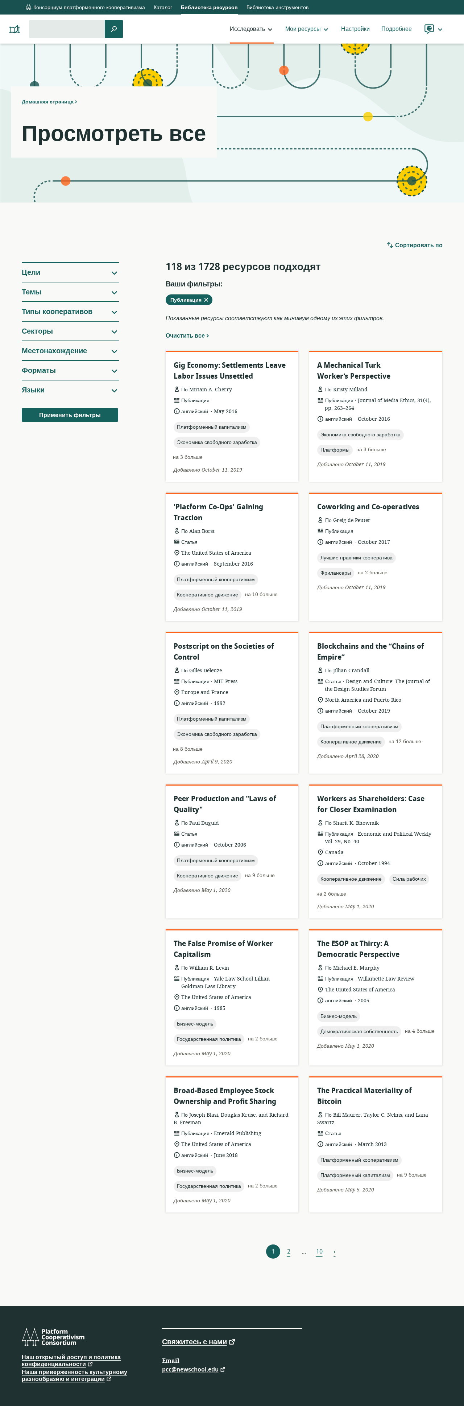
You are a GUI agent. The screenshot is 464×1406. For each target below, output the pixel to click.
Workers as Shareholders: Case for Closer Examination (370, 804)
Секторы (37, 331)
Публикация (191, 300)
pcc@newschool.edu (190, 1369)
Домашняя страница (48, 102)
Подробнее (396, 29)
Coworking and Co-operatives (368, 507)
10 (319, 1251)
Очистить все (185, 335)
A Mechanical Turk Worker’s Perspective (353, 371)
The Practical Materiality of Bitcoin (364, 1096)
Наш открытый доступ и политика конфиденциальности (71, 1360)
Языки (33, 390)
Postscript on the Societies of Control (224, 652)
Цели (31, 272)
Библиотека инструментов (277, 7)
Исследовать (247, 29)
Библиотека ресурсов (209, 7)
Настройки (355, 29)
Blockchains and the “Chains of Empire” (370, 652)
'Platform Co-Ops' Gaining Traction (218, 512)
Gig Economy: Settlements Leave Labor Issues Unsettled (230, 371)
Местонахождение (54, 351)
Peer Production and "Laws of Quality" (225, 804)
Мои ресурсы (303, 29)
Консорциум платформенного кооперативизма (88, 7)
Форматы (39, 370)
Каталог (163, 7)
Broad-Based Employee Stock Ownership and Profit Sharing (225, 1096)
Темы (31, 292)
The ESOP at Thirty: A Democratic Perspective (358, 949)
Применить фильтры (70, 415)
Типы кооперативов (57, 311)
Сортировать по (418, 245)
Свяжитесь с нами (194, 1341)
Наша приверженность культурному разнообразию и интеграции (74, 1375)
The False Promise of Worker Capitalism (223, 949)
